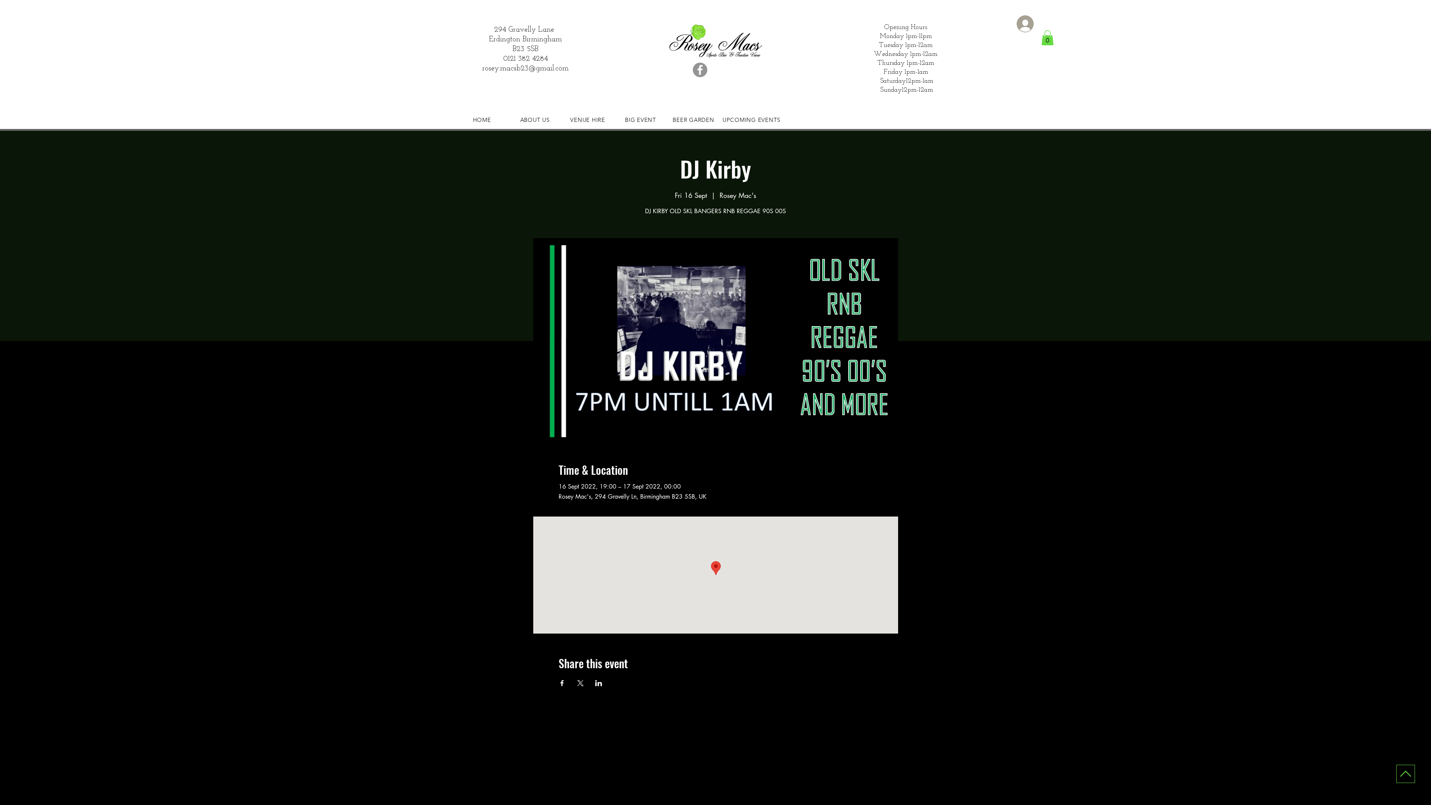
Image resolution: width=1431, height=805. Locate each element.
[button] (1047, 37)
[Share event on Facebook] (562, 683)
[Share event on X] (580, 683)
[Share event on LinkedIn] (598, 683)
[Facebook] (700, 70)
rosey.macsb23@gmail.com (525, 68)
